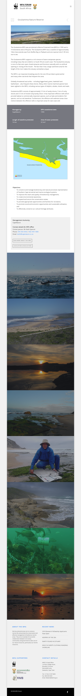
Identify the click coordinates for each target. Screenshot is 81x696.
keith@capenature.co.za (25, 234)
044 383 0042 (23, 232)
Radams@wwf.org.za (51, 678)
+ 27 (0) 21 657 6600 (50, 674)
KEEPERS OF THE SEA (49, 637)
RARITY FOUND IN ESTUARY (51, 641)
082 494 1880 (34, 232)
